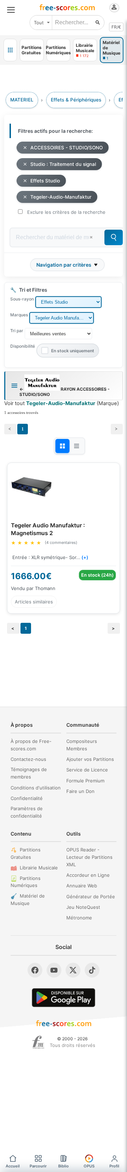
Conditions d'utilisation (36, 787)
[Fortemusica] (38, 1042)
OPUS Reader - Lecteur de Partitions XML (89, 857)
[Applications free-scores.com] (10, 50)
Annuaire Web (81, 885)
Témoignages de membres (29, 773)
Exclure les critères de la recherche (66, 212)
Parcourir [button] (38, 1166)
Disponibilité (22, 346)
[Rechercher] (97, 22)
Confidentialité (27, 798)
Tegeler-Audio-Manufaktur (60, 197)
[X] (73, 970)
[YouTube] (54, 970)
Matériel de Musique (28, 899)
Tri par (16, 330)
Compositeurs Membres (81, 744)
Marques (19, 314)
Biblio (63, 1166)
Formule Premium (85, 780)
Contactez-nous (28, 759)
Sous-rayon (22, 299)
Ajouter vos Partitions (90, 759)
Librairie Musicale (39, 867)
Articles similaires (34, 601)
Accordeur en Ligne (88, 875)
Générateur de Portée (90, 896)
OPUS (89, 1166)
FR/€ (116, 27)
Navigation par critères (63, 265)
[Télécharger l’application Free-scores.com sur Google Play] (63, 997)
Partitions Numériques (26, 881)
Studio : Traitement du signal (63, 164)
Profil (114, 1166)
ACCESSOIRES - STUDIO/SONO (66, 147)
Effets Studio (45, 181)
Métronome (79, 917)
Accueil (13, 1166)
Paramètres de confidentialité (27, 812)
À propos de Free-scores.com (31, 744)
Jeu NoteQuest (83, 907)
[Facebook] (35, 970)
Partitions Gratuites (26, 853)
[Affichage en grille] (62, 446)
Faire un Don (80, 791)
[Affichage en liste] (76, 446)
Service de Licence (87, 770)
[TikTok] (92, 970)
